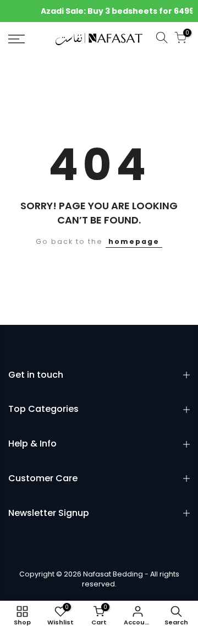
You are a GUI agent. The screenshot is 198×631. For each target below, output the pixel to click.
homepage (134, 241)
